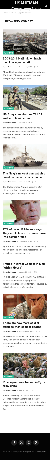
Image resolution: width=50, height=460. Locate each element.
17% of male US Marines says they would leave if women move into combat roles (24, 233)
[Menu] (4, 6)
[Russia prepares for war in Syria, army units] (25, 365)
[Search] (45, 6)
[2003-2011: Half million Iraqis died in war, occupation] (25, 41)
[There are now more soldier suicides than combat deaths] (25, 306)
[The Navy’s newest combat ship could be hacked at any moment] (25, 156)
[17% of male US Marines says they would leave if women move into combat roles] (25, 212)
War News (8, 53)
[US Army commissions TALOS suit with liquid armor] (25, 97)
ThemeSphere (40, 452)
